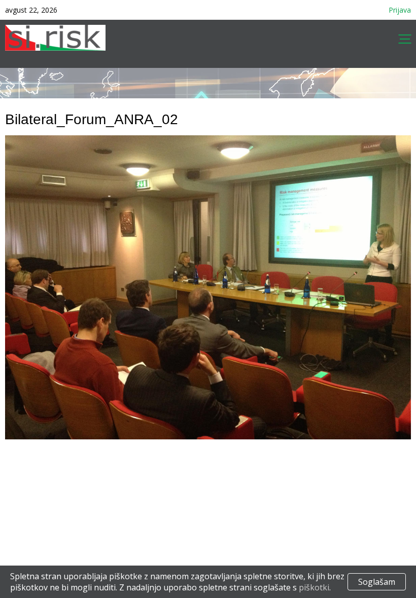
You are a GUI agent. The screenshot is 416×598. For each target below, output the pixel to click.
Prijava (400, 10)
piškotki (314, 587)
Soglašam (376, 581)
